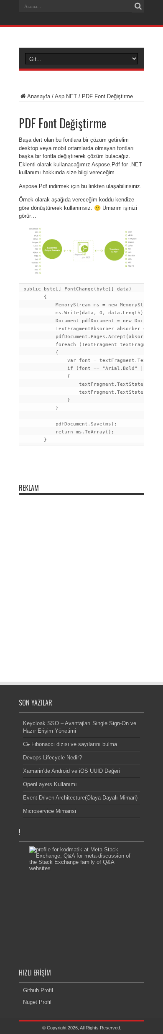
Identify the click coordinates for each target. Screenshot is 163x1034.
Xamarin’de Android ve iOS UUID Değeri (71, 771)
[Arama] (138, 6)
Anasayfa (38, 96)
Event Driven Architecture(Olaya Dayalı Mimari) (80, 798)
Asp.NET (66, 96)
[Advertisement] (81, 580)
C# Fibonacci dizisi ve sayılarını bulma (70, 744)
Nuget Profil (37, 1002)
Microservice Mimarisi (49, 811)
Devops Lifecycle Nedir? (52, 757)
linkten (96, 186)
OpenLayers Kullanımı (50, 784)
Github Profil (38, 990)
